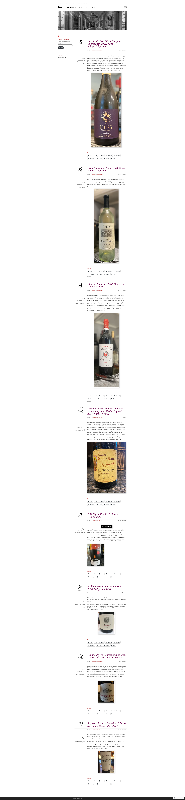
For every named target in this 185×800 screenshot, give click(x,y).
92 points (82, 60)
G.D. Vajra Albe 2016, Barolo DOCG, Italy (102, 515)
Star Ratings (71, 3)
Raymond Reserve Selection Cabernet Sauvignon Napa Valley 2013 (107, 724)
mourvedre (77, 430)
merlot (83, 303)
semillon (83, 187)
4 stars (79, 184)
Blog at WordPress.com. (78, 798)
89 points (82, 530)
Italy (78, 532)
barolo (76, 532)
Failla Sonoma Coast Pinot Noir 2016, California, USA (104, 587)
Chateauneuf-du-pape (80, 672)
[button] (106, 623)
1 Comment (123, 417)
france (81, 303)
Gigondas (79, 429)
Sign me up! (61, 47)
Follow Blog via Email (64, 39)
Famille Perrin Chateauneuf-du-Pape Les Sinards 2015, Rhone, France (107, 656)
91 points (82, 184)
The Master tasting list (82, 3)
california (76, 61)
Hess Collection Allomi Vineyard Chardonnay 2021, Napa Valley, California (104, 44)
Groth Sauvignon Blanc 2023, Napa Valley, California (106, 169)
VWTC (83, 532)
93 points (82, 427)
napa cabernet (82, 742)
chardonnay (80, 61)
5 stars (79, 60)
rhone (80, 430)
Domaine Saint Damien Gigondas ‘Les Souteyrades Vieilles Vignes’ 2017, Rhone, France (105, 411)
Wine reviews (65, 7)
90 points (82, 739)
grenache (82, 429)
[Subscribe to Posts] (58, 36)
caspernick (94, 50)
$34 (77, 60)
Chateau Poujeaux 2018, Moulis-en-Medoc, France (106, 285)
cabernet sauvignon (78, 741)
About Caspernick (63, 3)
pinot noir (79, 604)
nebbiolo (80, 532)
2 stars (79, 530)
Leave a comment (122, 50)
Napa (83, 741)
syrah (84, 675)
